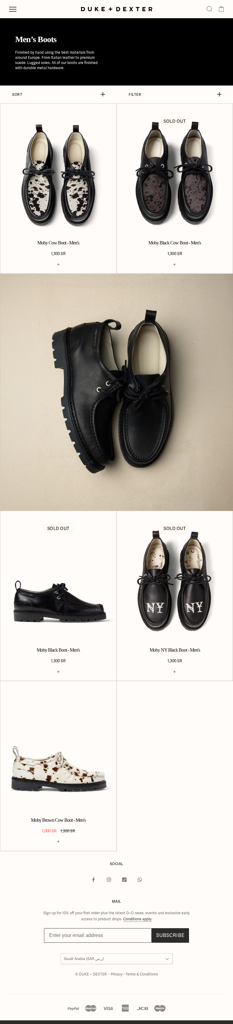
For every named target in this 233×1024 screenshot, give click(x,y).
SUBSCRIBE (170, 935)
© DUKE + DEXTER (91, 974)
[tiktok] (124, 880)
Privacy (117, 974)
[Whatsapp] (140, 880)
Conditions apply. (137, 919)
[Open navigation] (12, 9)
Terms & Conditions (142, 974)
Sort (17, 94)
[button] (209, 9)
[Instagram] (109, 880)
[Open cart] (221, 9)
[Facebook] (93, 880)
